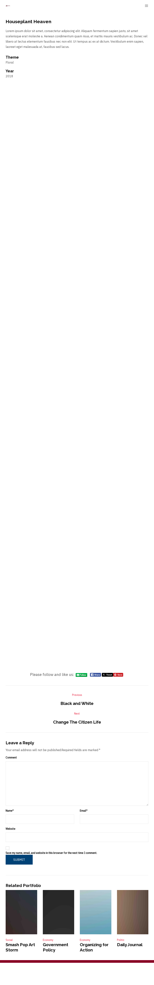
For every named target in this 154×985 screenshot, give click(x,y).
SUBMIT (19, 860)
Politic (120, 939)
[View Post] (21, 912)
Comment (11, 757)
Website (10, 828)
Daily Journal (130, 944)
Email (84, 810)
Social (9, 939)
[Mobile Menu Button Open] (146, 6)
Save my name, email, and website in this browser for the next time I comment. (51, 853)
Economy (48, 939)
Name (10, 810)
